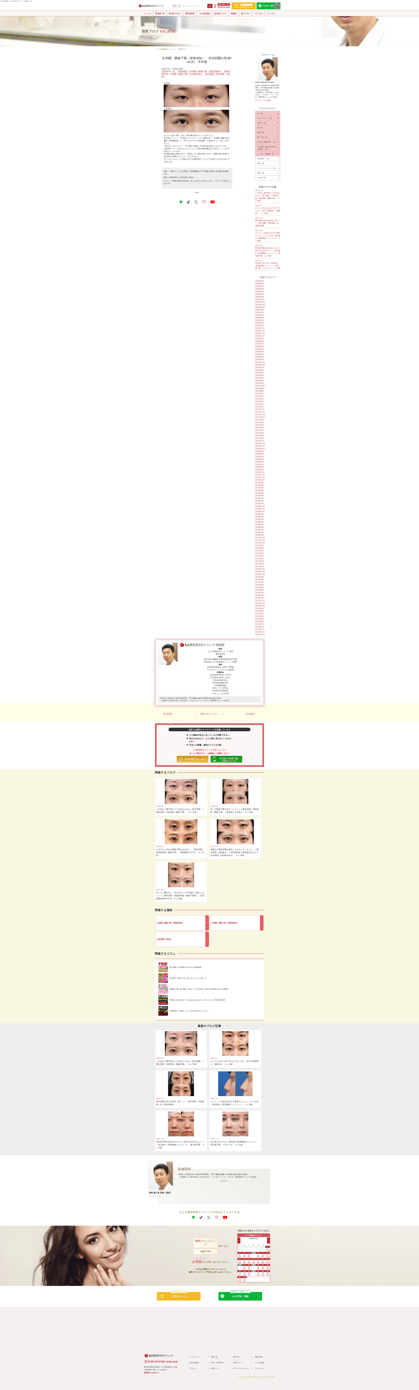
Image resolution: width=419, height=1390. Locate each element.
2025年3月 (259, 323)
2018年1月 (259, 535)
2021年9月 (259, 420)
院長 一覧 (261, 163)
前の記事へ (168, 714)
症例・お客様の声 (217, 1363)
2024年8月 (259, 341)
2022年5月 (259, 399)
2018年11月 (260, 509)
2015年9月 (259, 608)
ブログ (260, 13)
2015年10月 (260, 605)
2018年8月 (259, 516)
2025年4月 (259, 320)
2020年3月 (259, 467)
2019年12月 (260, 475)
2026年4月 (259, 291)
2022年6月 (259, 396)
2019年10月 (260, 480)
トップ (148, 13)
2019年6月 (259, 490)
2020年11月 (260, 446)
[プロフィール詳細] (263, 100)
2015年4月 (259, 621)
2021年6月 (259, 427)
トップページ (194, 1357)
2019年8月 (259, 485)
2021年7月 (259, 425)
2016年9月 (259, 577)
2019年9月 (259, 482)
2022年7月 (259, 393)
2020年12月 (260, 443)
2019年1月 (259, 503)
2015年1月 (259, 629)
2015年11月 (260, 603)
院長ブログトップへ (209, 714)
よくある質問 (259, 1363)
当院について (221, 13)
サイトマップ (259, 1368)
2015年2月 (259, 626)
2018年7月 (259, 519)
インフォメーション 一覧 (266, 168)
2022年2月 (259, 406)
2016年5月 (259, 587)
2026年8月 (259, 281)
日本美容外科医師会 (220, 690)
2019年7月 (259, 488)
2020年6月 (259, 459)
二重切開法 (182, 71)
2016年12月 (260, 569)
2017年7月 (259, 550)
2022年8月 (259, 391)
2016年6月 (259, 585)
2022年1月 (259, 409)
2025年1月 (259, 328)
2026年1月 (259, 299)
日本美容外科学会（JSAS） (220, 677)
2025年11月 (260, 304)
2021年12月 (260, 412)
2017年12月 (260, 537)
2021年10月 (260, 417)
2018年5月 (259, 524)
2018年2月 (259, 532)
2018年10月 (260, 511)
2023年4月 (259, 380)
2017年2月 (259, 564)
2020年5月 (259, 461)
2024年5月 (259, 349)
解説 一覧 (261, 173)
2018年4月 (259, 527)
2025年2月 (259, 325)
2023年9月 (259, 367)
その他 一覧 (262, 178)
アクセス (246, 13)
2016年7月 (259, 582)
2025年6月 (259, 315)
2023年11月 (260, 362)
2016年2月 (259, 595)
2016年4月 (259, 590)
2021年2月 (259, 438)
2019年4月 (259, 496)
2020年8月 (259, 454)
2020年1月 (259, 472)
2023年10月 (260, 365)
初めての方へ (176, 13)
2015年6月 (259, 616)
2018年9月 (259, 514)
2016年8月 (259, 579)
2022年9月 (259, 388)
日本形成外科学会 (220, 680)
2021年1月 (259, 441)
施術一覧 (161, 13)
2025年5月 (259, 317)
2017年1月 (259, 566)
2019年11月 (260, 477)
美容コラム (215, 1368)
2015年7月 (259, 613)
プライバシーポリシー (241, 1368)
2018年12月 (260, 506)
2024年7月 (259, 344)
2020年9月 (259, 451)
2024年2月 (259, 357)
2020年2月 (259, 469)
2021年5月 (259, 430)
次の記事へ (251, 714)
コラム (272, 13)
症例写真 (191, 13)
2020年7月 (259, 456)
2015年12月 (260, 600)
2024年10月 (260, 336)
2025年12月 (260, 302)
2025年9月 (259, 310)
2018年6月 (259, 522)
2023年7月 (259, 372)
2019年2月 (259, 501)
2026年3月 (259, 294)
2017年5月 (259, 556)
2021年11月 (260, 414)
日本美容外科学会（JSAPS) (220, 675)
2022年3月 (259, 404)
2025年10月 (260, 307)
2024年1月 (259, 359)
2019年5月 (259, 493)
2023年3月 (259, 383)
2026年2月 (259, 296)
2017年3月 (259, 561)
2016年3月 (259, 592)
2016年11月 (260, 571)
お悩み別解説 (194, 1363)
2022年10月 (260, 386)
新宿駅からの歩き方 (151, 1373)
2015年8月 (259, 611)
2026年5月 (259, 289)
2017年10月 (260, 543)
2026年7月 (259, 283)
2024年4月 (259, 351)
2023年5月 (259, 378)
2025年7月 (259, 312)
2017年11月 (260, 540)
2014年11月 (260, 634)
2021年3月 (259, 435)
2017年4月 (259, 558)
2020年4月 (259, 464)
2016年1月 (259, 598)
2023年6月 (259, 375)
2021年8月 (259, 422)
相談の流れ (259, 1357)
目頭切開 (209, 74)
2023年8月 (259, 370)
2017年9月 (259, 545)
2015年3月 (259, 624)
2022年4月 (259, 401)
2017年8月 (259, 548)
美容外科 (166, 71)
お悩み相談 (205, 13)
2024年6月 (259, 346)
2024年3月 (259, 354)
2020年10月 (260, 448)
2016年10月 (260, 574)
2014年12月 (260, 632)
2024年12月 (260, 331)
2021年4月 (259, 433)
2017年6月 (259, 553)
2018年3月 (259, 530)
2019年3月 (259, 498)
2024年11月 (260, 333)
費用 (235, 13)
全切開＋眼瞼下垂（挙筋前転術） (206, 71)
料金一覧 (236, 1357)
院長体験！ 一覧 (263, 159)
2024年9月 (259, 338)
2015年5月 (259, 619)
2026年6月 (259, 286)
